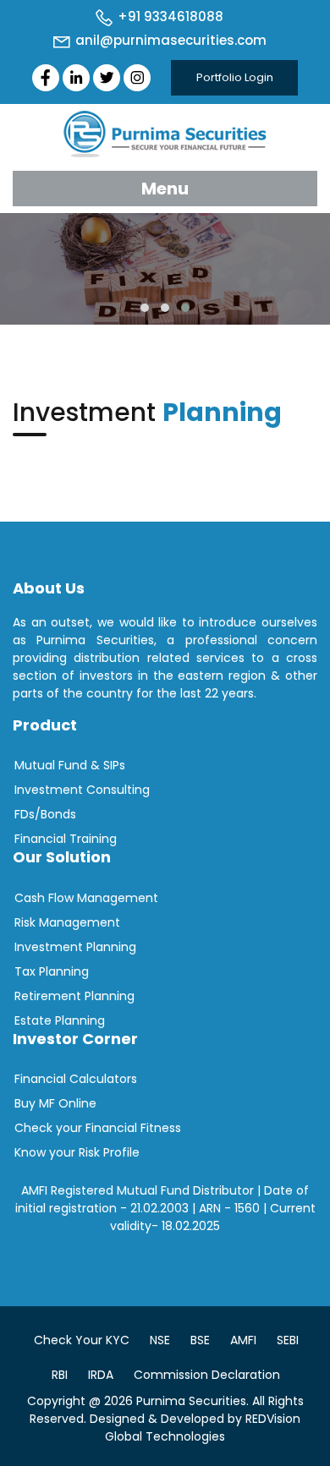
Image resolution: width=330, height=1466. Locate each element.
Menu (165, 188)
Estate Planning (59, 1020)
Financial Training (65, 838)
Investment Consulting (82, 789)
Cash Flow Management (86, 897)
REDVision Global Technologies (202, 1427)
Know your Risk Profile (77, 1152)
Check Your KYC (81, 1340)
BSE (200, 1340)
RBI (60, 1374)
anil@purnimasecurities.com (169, 40)
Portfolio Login (234, 77)
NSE (160, 1340)
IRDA (100, 1374)
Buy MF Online (55, 1103)
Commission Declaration (207, 1374)
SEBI (288, 1340)
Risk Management (67, 922)
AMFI (243, 1340)
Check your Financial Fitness (97, 1127)
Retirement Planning (74, 995)
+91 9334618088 (168, 16)
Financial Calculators (75, 1078)
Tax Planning (51, 971)
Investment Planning (75, 946)
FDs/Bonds (45, 814)
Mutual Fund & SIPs (69, 765)
